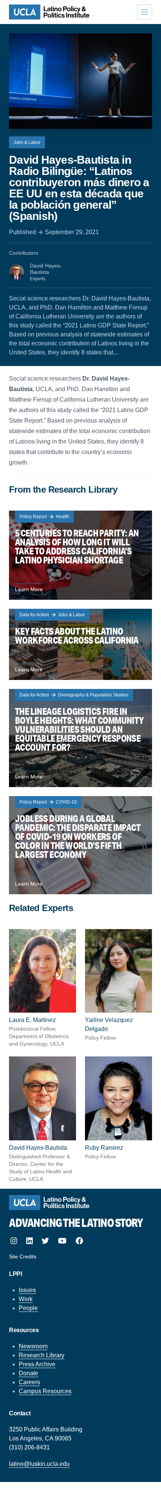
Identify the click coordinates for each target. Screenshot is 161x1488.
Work (26, 1299)
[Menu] (144, 11)
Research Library (41, 1355)
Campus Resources (45, 1391)
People (28, 1308)
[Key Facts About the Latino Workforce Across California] (80, 644)
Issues (27, 1290)
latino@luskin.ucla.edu (39, 1464)
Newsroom (33, 1346)
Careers (29, 1382)
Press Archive (37, 1364)
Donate (28, 1373)
